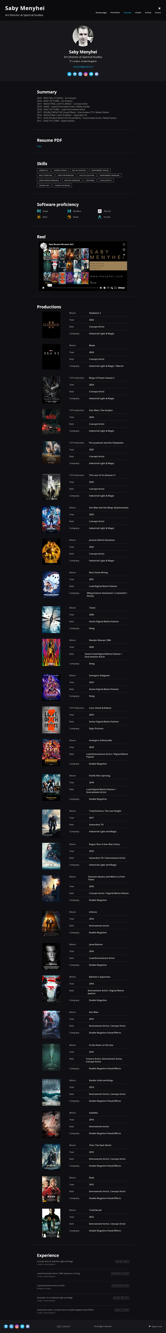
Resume (127, 12)
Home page (101, 12)
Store (158, 12)
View (39, 146)
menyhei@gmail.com (83, 66)
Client (138, 12)
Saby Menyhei (25, 8)
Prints (148, 12)
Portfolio (115, 12)
